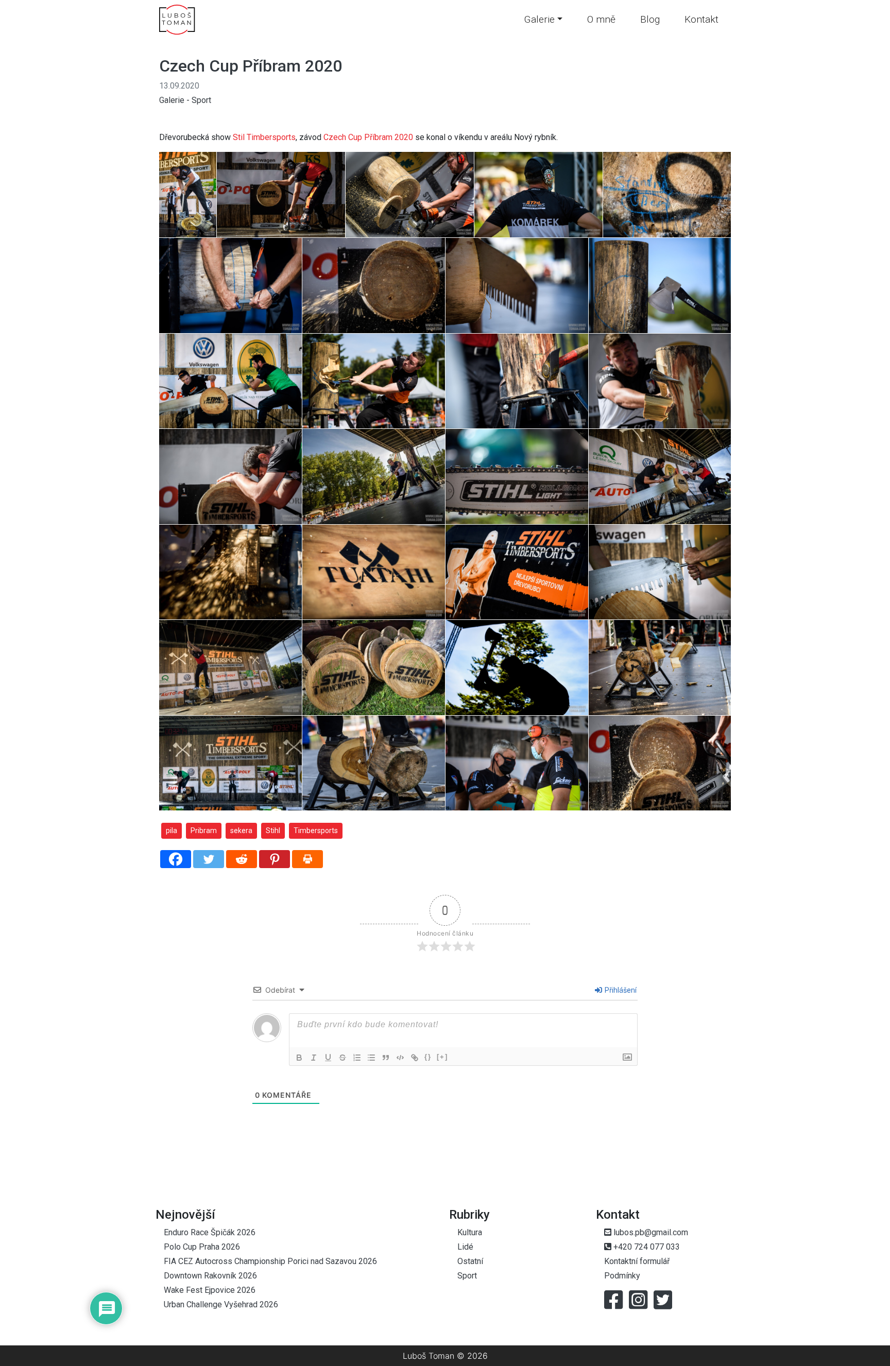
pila (171, 830)
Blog (650, 19)
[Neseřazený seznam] (371, 1057)
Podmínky (622, 1276)
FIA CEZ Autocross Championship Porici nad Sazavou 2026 (270, 1261)
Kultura (469, 1232)
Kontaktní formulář (637, 1261)
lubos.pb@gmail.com (649, 1232)
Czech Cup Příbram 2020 (250, 66)
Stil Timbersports (264, 137)
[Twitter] (208, 859)
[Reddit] (241, 859)
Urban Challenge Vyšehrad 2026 (221, 1304)
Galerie (539, 19)
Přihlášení (620, 990)
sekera (241, 830)
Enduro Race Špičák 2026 (209, 1232)
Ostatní (470, 1261)
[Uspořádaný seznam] (357, 1057)
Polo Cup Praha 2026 (202, 1247)
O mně (601, 19)
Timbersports (316, 830)
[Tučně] (299, 1057)
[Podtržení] (328, 1057)
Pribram (204, 830)
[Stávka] (342, 1057)
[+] (442, 1057)
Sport (201, 100)
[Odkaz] (414, 1057)
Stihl (273, 830)
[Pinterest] (274, 859)
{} (428, 1057)
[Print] (307, 859)
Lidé (465, 1247)
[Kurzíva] (313, 1057)
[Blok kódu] (400, 1057)
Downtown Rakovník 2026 (210, 1276)
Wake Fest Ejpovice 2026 (209, 1290)
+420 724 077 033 (645, 1247)
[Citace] (386, 1057)
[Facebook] (175, 859)
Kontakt (701, 19)
